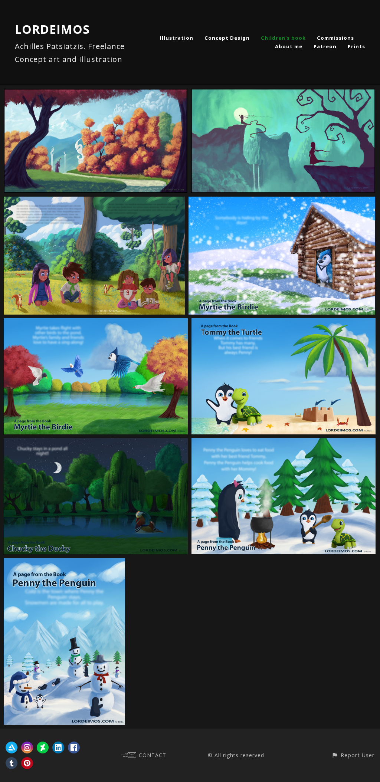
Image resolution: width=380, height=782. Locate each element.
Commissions (335, 37)
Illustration (176, 37)
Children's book (283, 37)
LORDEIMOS (52, 29)
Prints (356, 46)
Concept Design (227, 37)
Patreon (325, 46)
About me (288, 46)
